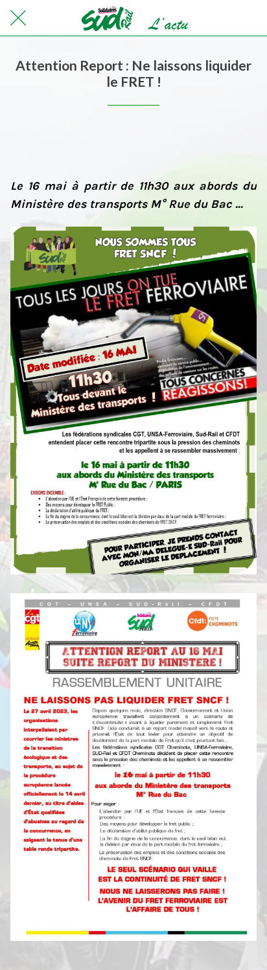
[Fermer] (18, 18)
